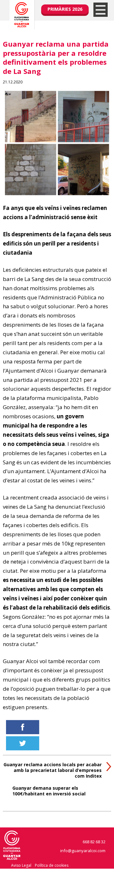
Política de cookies (51, 865)
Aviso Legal (21, 865)
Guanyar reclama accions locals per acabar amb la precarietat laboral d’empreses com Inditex (52, 770)
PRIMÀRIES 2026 (65, 9)
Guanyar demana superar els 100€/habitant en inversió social (49, 791)
